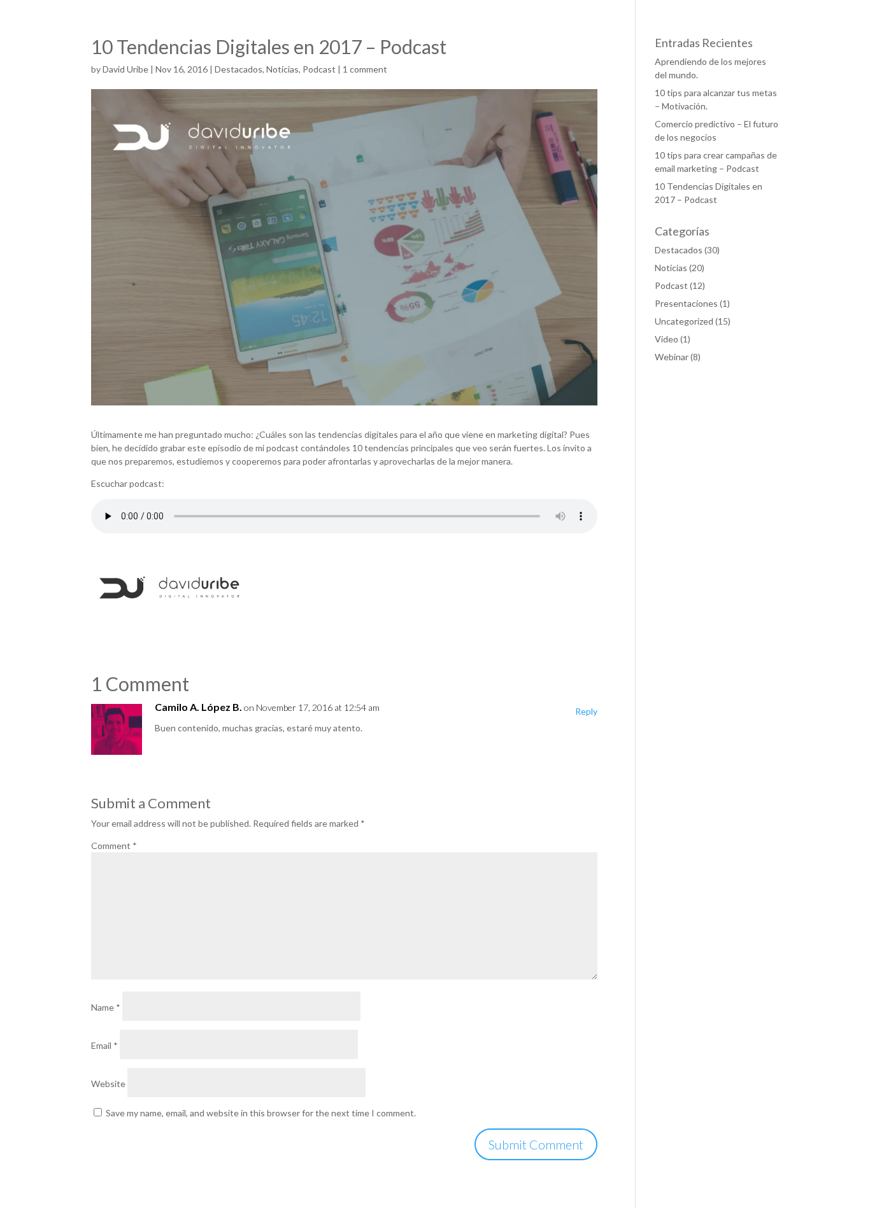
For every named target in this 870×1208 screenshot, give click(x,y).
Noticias (714, 44)
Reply (586, 711)
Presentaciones (686, 303)
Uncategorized (684, 321)
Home (486, 44)
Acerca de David (545, 44)
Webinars (662, 44)
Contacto (804, 44)
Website (108, 1083)
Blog (757, 44)
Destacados (678, 249)
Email (104, 1045)
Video (666, 339)
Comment (114, 845)
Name (105, 1007)
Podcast (610, 44)
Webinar (671, 356)
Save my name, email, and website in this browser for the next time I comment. (261, 1112)
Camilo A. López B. (198, 707)
